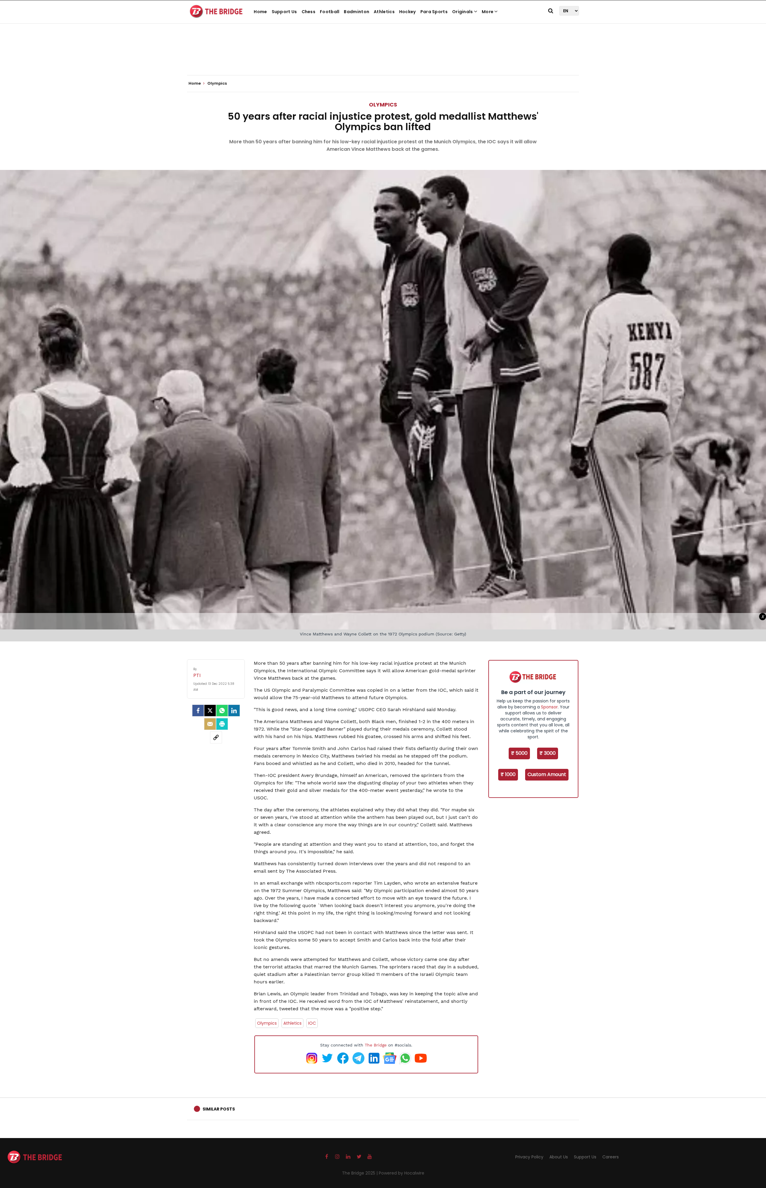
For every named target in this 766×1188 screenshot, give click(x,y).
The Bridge (376, 1045)
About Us (558, 1157)
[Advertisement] (383, 57)
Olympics (383, 104)
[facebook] (198, 711)
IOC (312, 1023)
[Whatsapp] (222, 711)
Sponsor (549, 707)
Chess (309, 12)
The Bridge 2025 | (360, 1173)
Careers (610, 1157)
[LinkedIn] (234, 711)
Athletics (384, 12)
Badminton (356, 12)
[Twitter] (210, 711)
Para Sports (434, 12)
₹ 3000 (547, 753)
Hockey (407, 12)
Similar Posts (219, 1109)
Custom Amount (547, 774)
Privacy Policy (529, 1157)
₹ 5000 (519, 753)
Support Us (284, 12)
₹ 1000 (508, 774)
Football (329, 12)
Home (260, 12)
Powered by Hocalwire (401, 1173)
